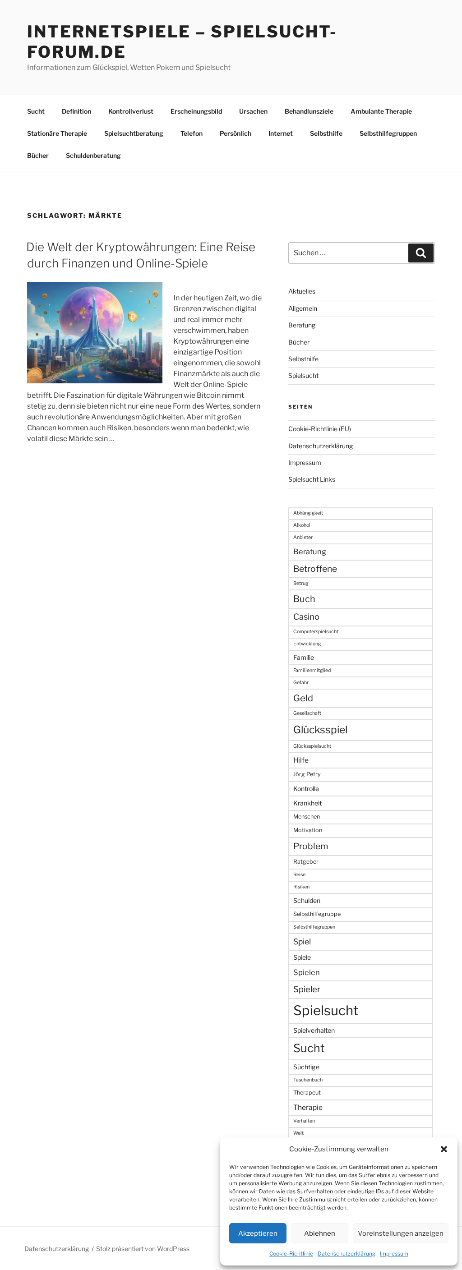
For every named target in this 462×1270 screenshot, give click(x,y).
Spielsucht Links (311, 479)
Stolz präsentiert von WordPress (142, 1248)
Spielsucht (303, 375)
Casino (306, 617)
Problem (310, 846)
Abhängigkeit (308, 513)
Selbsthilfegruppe (317, 914)
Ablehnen (319, 1233)
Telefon (191, 133)
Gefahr (301, 683)
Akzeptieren (257, 1233)
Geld (303, 698)
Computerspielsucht (315, 632)
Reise (299, 875)
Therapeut (307, 1092)
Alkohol (301, 525)
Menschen (306, 816)
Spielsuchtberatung (133, 133)
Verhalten (304, 1121)
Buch (304, 599)
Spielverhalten (314, 1030)
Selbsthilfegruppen (388, 133)
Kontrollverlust (130, 111)
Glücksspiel (320, 729)
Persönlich (235, 133)
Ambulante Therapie (381, 111)
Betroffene (315, 568)
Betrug (300, 583)
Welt (298, 1133)
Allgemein (302, 308)
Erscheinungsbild (196, 111)
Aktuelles (301, 291)
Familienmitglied (312, 670)
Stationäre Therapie (57, 133)
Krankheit (307, 803)
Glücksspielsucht (312, 746)
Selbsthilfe (326, 133)
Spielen (306, 972)
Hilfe (301, 760)
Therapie (308, 1107)
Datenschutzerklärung (346, 1253)
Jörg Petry (307, 774)
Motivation (307, 830)
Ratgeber (306, 861)
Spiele (302, 957)
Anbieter (303, 537)
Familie (303, 657)
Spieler (306, 989)
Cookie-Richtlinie (291, 1253)
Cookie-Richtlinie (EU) (319, 429)
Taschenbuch (308, 1080)
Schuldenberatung (93, 155)
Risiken (301, 887)
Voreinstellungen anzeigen (401, 1233)
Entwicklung (307, 644)
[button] (443, 1149)
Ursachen (253, 111)
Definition (76, 111)
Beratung (301, 325)
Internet (280, 133)
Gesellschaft (307, 713)
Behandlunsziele (309, 111)
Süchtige (306, 1067)
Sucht (36, 111)
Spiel (302, 941)
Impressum (394, 1253)
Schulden (306, 900)
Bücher (38, 155)
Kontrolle (306, 788)
